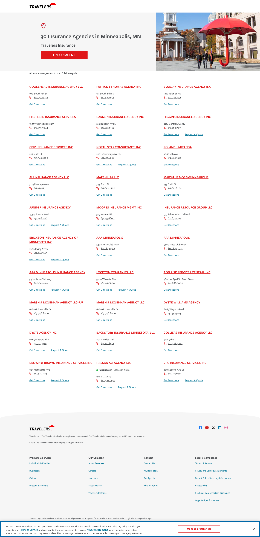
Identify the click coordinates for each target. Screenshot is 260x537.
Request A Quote (194, 134)
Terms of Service (203, 463)
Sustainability (95, 485)
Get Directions (37, 104)
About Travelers (96, 463)
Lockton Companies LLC (115, 272)
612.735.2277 (40, 188)
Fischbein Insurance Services (52, 117)
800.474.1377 (41, 97)
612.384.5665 (40, 252)
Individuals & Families (39, 463)
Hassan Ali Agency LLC (113, 363)
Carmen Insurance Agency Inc (120, 117)
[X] (215, 427)
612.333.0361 (174, 373)
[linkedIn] (221, 427)
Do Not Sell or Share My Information (213, 478)
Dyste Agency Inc (43, 332)
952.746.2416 (40, 218)
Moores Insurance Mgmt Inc (119, 207)
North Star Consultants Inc (118, 147)
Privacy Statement (97, 530)
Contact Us (149, 463)
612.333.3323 (40, 373)
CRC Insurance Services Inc (185, 363)
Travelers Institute (97, 493)
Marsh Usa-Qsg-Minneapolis (186, 177)
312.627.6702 (174, 188)
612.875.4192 (174, 218)
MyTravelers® (151, 470)
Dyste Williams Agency (182, 302)
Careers (92, 470)
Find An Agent (64, 55)
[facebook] (202, 427)
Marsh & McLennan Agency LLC (120, 302)
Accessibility (201, 485)
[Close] (254, 529)
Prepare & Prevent (38, 485)
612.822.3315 (174, 157)
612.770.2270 (108, 380)
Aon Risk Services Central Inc (187, 272)
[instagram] (227, 427)
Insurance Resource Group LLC (188, 207)
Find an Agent (151, 485)
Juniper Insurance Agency (50, 207)
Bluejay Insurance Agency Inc (187, 87)
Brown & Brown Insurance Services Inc (60, 363)
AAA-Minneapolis (109, 237)
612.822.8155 (107, 127)
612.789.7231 (174, 127)
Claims (32, 478)
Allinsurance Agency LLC (49, 177)
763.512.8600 (108, 283)
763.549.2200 (41, 157)
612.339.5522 (107, 97)
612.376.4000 (175, 343)
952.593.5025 (174, 313)
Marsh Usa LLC (107, 177)
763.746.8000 (41, 313)
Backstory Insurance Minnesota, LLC (125, 332)
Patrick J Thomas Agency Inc (118, 87)
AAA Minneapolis (177, 237)
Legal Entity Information (207, 500)
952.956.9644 (41, 127)
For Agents (149, 478)
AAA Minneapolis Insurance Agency (57, 272)
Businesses (35, 470)
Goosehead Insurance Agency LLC (56, 87)
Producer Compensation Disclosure (212, 493)
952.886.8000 (175, 283)
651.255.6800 (107, 218)
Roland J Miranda (178, 147)
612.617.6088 (107, 157)
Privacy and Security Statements (211, 470)
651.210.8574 (107, 343)
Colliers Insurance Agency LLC (188, 332)
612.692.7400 (108, 188)
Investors (93, 478)
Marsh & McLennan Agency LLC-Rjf (56, 302)
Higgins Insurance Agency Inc (187, 117)
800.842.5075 (108, 248)
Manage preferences (199, 528)
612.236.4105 (174, 97)
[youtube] (208, 427)
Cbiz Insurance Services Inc (51, 147)
